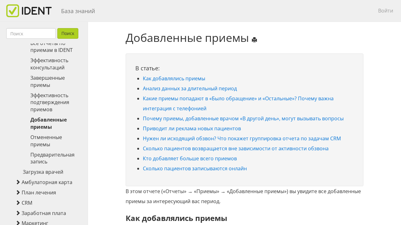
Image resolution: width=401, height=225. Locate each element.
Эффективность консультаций (49, 64)
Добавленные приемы (48, 123)
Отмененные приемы (46, 141)
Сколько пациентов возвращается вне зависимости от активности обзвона (236, 148)
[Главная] (31, 10)
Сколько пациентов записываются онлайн (195, 168)
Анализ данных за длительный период (190, 88)
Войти (385, 10)
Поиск (67, 33)
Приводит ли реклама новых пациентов (192, 128)
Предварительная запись (52, 158)
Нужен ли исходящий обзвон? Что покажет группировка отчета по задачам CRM (242, 138)
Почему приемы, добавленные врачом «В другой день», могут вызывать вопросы (243, 118)
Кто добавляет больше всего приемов (190, 158)
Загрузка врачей (43, 171)
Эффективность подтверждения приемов (49, 102)
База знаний (78, 11)
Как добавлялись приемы (174, 78)
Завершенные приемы (47, 81)
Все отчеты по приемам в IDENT (51, 47)
